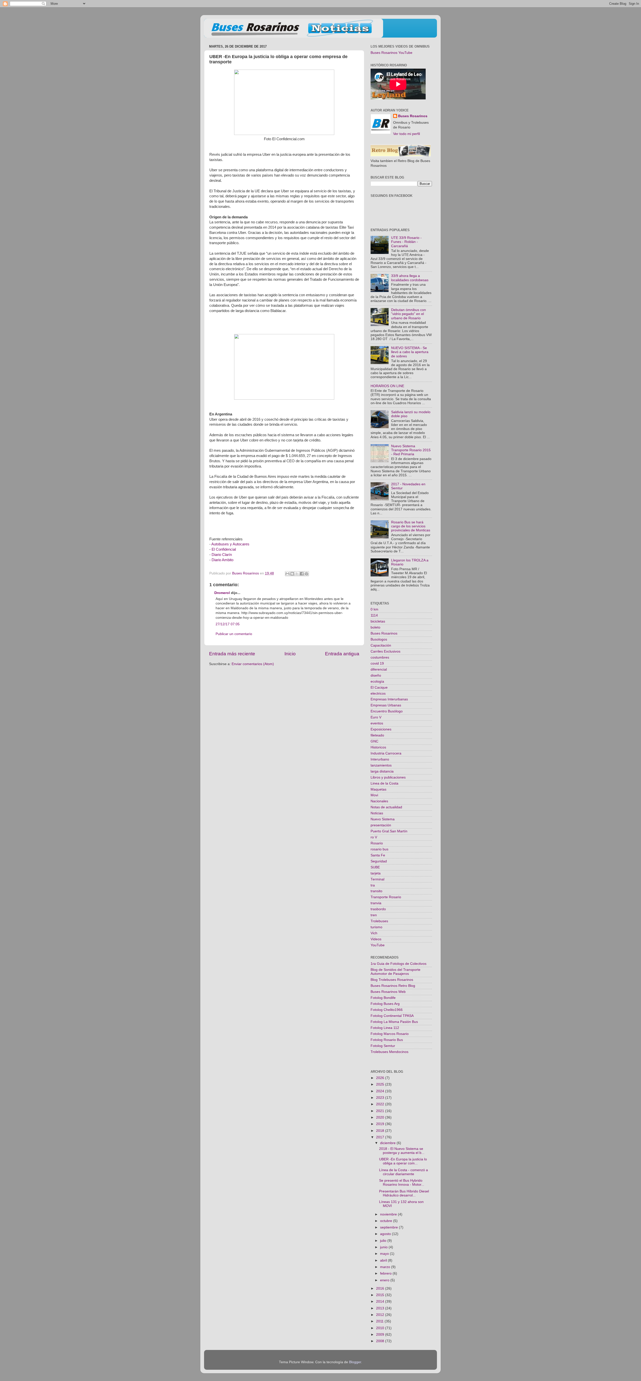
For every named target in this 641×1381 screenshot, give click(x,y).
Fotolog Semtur (383, 1046)
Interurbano (380, 759)
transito (376, 891)
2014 (380, 1301)
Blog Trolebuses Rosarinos (392, 980)
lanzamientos (381, 765)
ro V (374, 837)
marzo (385, 1267)
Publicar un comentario (234, 634)
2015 (380, 1295)
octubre (386, 1221)
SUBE (375, 867)
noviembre (389, 1214)
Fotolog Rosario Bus (387, 1040)
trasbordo (378, 909)
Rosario (377, 843)
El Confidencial (223, 549)
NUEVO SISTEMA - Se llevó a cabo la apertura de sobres (409, 352)
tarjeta (376, 873)
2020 (380, 1117)
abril (384, 1260)
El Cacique (379, 687)
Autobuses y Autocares (230, 544)
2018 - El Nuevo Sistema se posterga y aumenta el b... (401, 1151)
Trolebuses (379, 921)
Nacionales (379, 801)
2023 (380, 1098)
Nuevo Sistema (383, 819)
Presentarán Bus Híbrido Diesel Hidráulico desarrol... (404, 1193)
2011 (380, 1321)
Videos (376, 939)
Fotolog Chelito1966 (387, 1010)
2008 (380, 1341)
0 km (374, 609)
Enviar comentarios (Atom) (253, 664)
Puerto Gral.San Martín (389, 831)
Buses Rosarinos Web (388, 992)
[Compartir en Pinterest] (306, 573)
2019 (380, 1124)
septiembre (389, 1227)
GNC (374, 741)
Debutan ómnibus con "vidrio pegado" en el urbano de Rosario (408, 314)
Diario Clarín (222, 555)
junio (384, 1247)
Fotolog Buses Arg (385, 1004)
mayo (385, 1254)
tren (374, 915)
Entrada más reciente (232, 653)
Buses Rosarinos (412, 116)
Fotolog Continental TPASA (392, 1016)
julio (383, 1241)
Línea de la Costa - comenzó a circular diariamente (403, 1172)
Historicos (378, 747)
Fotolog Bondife (383, 998)
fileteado (377, 735)
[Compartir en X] (296, 573)
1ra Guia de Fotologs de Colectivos (398, 964)
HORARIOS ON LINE (387, 386)
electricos (378, 693)
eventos (377, 723)
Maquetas (378, 789)
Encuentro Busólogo (387, 711)
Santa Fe (378, 855)
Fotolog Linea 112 (385, 1028)
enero (385, 1280)
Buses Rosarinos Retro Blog (393, 986)
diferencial (379, 669)
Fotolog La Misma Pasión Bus (394, 1022)
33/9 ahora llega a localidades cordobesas (409, 278)
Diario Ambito (222, 560)
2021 (380, 1111)
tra (373, 885)
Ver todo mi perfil (406, 134)
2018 (380, 1131)
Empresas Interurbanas (389, 699)
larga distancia (382, 771)
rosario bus (379, 849)
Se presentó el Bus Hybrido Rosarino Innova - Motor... (401, 1182)
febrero (386, 1273)
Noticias (377, 813)
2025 (380, 1084)
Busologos (379, 639)
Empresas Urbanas (386, 705)
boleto (375, 627)
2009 (380, 1334)
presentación (381, 825)
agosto (386, 1234)
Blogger (355, 1362)
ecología (377, 681)
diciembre (388, 1143)
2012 (380, 1315)
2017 (380, 1137)
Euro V (376, 717)
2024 (380, 1091)
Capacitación (381, 645)
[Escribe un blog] (292, 573)
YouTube (378, 945)
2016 (380, 1288)
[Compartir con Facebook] (301, 573)
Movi (374, 795)
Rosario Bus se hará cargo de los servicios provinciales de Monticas (410, 526)
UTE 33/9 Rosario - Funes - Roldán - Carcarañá (406, 242)
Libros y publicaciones (388, 777)
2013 (380, 1308)
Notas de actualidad (386, 807)
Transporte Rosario (386, 897)
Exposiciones (381, 729)
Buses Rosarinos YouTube (391, 53)
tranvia (376, 903)
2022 (380, 1104)
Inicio (290, 653)
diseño (376, 675)
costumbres (380, 657)
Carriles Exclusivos (385, 651)
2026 (380, 1078)
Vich (374, 933)
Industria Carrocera (386, 753)
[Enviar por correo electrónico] (287, 573)
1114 (374, 615)
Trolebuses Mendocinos (389, 1052)
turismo (376, 927)
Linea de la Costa (384, 783)
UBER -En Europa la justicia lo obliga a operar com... (403, 1161)
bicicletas (378, 621)
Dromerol (222, 593)
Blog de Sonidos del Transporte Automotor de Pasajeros (395, 972)
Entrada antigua (342, 653)
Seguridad (379, 861)
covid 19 (377, 663)
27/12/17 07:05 (228, 624)
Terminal (377, 879)
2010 (380, 1328)
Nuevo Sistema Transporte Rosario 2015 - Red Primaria (411, 450)
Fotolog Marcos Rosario (390, 1034)
